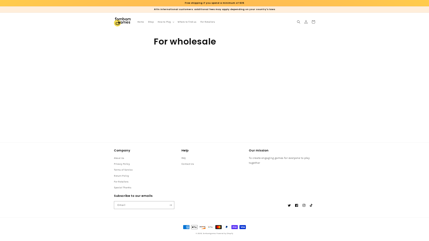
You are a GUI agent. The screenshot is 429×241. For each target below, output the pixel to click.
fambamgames (209, 233)
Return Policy (121, 175)
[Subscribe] (170, 205)
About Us (119, 158)
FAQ (183, 158)
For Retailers (121, 181)
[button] (166, 21)
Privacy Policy (122, 164)
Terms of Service (123, 169)
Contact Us (187, 164)
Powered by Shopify (225, 233)
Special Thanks (122, 187)
